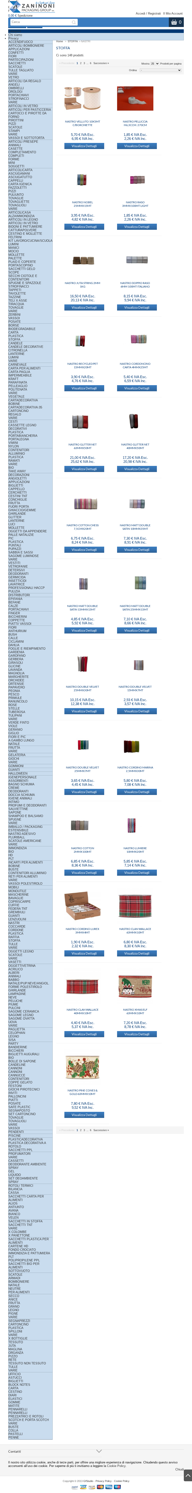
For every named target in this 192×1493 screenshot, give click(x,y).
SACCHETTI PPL (20, 1150)
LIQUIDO (14, 1175)
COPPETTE (16, 620)
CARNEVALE (17, 364)
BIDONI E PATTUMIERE (25, 226)
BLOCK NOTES (19, 1384)
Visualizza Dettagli (84, 146)
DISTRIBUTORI (19, 595)
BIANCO (14, 1214)
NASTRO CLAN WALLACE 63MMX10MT (135, 930)
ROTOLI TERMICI (20, 1185)
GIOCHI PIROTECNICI (24, 1089)
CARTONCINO (18, 411)
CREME (13, 788)
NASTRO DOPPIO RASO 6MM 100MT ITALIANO (135, 284)
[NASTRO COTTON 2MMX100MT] (82, 825)
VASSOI (14, 318)
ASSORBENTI (18, 781)
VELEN (13, 1217)
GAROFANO (17, 655)
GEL (11, 1171)
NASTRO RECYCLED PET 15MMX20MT (82, 365)
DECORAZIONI (19, 475)
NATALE (14, 744)
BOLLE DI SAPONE (22, 1061)
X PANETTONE (19, 1235)
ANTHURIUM (17, 631)
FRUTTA (14, 503)
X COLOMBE (17, 1232)
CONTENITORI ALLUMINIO (27, 873)
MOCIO (13, 251)
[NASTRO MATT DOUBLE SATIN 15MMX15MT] (82, 583)
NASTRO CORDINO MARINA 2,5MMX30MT (135, 769)
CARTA (13, 332)
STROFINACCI (18, 98)
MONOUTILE (17, 891)
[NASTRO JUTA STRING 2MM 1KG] (82, 260)
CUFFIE (13, 905)
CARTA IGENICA (20, 184)
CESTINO (15, 1391)
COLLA (13, 1430)
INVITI (12, 1093)
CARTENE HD (18, 1246)
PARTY (13, 1043)
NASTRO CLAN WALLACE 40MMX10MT (83, 1011)
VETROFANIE (18, 566)
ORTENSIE (16, 684)
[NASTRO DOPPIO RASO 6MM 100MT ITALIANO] (135, 260)
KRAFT (13, 379)
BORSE (13, 325)
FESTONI (15, 1086)
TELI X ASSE (17, 300)
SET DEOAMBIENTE (23, 1178)
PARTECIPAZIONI (21, 59)
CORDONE (16, 930)
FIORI (12, 56)
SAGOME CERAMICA (23, 1011)
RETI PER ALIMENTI (23, 876)
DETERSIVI (16, 570)
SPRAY (13, 1182)
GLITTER (14, 517)
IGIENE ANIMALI (20, 798)
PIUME (13, 1004)
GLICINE (14, 666)
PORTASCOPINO (20, 265)
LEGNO (13, 1036)
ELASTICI (15, 1399)
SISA (12, 1040)
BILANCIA (15, 1189)
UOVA (12, 1022)
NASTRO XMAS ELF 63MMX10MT (135, 1011)
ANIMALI (14, 145)
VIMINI (13, 443)
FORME (13, 159)
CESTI (13, 421)
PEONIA (14, 691)
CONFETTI (16, 52)
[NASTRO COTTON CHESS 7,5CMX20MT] (82, 502)
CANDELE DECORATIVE (25, 347)
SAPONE (14, 812)
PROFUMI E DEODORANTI (27, 805)
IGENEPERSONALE (22, 777)
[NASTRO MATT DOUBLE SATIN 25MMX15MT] (135, 583)
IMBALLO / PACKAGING (25, 827)
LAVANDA (15, 670)
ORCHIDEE (16, 680)
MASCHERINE (18, 894)
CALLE (13, 638)
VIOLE (13, 726)
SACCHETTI (17, 63)
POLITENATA (17, 389)
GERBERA (15, 659)
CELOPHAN (16, 1033)
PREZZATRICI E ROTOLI (26, 1416)
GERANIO (15, 729)
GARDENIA (16, 652)
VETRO (13, 77)
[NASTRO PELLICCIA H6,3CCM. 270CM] (135, 98)
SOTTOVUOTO (19, 1271)
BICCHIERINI (17, 616)
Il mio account (173, 13)
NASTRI (14, 923)
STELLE (14, 708)
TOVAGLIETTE (19, 201)
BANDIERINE (17, 1047)
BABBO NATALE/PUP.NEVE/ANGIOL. (28, 981)
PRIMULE (15, 698)
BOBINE (14, 404)
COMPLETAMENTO (22, 152)
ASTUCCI (15, 1377)
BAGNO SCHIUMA (21, 784)
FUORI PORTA (18, 506)
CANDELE (15, 343)
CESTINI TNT (17, 496)
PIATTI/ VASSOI (19, 624)
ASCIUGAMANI (19, 173)
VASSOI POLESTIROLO (25, 883)
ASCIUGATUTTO (20, 177)
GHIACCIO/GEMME (22, 510)
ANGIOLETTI (17, 478)
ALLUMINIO (16, 453)
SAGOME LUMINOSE (23, 556)
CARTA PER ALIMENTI (24, 368)
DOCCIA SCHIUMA (21, 795)
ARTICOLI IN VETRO (23, 106)
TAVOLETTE (17, 293)
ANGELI (14, 84)
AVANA (13, 1210)
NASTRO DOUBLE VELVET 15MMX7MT (135, 688)
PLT (11, 858)
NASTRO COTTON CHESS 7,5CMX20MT (83, 526)
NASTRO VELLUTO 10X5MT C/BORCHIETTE (82, 123)
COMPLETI (16, 155)
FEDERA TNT (17, 908)
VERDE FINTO (18, 722)
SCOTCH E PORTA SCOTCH (28, 1420)
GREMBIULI (16, 912)
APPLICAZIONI (19, 49)
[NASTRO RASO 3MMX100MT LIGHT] (135, 179)
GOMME (14, 1402)
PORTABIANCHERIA (22, 436)
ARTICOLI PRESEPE (23, 141)
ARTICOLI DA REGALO (24, 81)
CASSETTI (16, 1161)
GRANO (13, 1306)
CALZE (13, 606)
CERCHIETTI (17, 492)
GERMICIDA (17, 577)
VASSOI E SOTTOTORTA (26, 138)
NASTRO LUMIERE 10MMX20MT (135, 849)
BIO (11, 467)
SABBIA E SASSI (20, 552)
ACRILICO (15, 969)
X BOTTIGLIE (18, 1338)
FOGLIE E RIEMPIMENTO (26, 648)
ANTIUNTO (16, 1207)
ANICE (13, 1299)
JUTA (12, 1345)
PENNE (13, 1437)
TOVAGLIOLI (17, 205)
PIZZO (13, 1356)
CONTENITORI (18, 450)
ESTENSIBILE (18, 830)
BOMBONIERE (18, 1281)
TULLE (13, 944)
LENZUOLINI (17, 919)
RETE (12, 1360)
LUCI (11, 524)
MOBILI (13, 887)
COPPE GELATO (20, 1082)
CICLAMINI (16, 641)
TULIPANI (15, 715)
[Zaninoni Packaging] (32, 8)
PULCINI (14, 1008)
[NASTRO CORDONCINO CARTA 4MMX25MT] (135, 341)
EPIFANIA (15, 599)
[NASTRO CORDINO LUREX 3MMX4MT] (82, 906)
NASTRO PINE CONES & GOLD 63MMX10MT (83, 1092)
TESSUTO (15, 1342)
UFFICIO (14, 1374)
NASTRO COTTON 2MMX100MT (82, 849)
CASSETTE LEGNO (22, 425)
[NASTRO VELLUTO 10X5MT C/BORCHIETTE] (82, 98)
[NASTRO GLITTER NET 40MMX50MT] (135, 421)
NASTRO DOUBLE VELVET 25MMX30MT (82, 688)
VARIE (13, 74)
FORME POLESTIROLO (25, 987)
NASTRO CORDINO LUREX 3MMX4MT (82, 930)
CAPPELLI (15, 180)
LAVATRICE (16, 584)
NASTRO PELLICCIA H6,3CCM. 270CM (135, 123)
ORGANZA (15, 1353)
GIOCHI (13, 758)
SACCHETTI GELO (21, 269)
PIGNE (13, 1313)
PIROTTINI (16, 120)
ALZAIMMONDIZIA (21, 216)
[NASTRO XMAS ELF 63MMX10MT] (135, 987)
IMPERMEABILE (20, 375)
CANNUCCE (16, 1075)
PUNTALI (14, 545)
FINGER (14, 613)
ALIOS (13, 1203)
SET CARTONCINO (22, 1114)
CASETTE (15, 148)
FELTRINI (15, 237)
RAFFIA (13, 937)
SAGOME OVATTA (21, 1018)
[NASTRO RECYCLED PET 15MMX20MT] (82, 341)
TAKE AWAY (17, 471)
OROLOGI (15, 91)
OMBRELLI (16, 88)
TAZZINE (14, 297)
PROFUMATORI (19, 1153)
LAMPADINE (17, 994)
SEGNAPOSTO (19, 1110)
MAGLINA (15, 1349)
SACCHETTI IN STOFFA (25, 1221)
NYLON (13, 446)
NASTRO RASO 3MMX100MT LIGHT (135, 203)
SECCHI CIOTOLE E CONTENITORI (22, 277)
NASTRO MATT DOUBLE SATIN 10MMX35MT (135, 526)
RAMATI (14, 460)
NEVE (12, 997)
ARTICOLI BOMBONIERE (26, 45)
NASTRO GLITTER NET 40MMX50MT (135, 446)
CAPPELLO (16, 489)
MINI (11, 163)
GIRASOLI (15, 662)
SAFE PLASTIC (19, 1107)
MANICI (13, 247)
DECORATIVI (17, 428)
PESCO (13, 694)
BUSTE (13, 869)
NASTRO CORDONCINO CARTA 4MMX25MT (135, 365)
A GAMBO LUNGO (21, 740)
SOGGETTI (16, 166)
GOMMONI (16, 766)
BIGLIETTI (15, 485)
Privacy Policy (104, 1481)
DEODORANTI (18, 574)
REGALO (14, 414)
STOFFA (14, 339)
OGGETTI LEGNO (21, 951)
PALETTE (15, 258)
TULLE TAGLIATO (20, 70)
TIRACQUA (16, 304)
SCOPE (13, 272)
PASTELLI (15, 1434)
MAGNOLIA (16, 673)
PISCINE (14, 1135)
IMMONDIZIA (17, 848)
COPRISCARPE (19, 901)
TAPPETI (14, 290)
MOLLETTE (16, 255)
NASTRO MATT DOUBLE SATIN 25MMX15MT (135, 607)
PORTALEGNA (18, 439)
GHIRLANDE (17, 513)
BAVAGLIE (15, 898)
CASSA (13, 1192)
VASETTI (14, 962)
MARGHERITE (18, 677)
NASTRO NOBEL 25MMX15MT (82, 203)
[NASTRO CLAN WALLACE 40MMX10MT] (82, 987)
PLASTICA (15, 336)
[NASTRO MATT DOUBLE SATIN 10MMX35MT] (135, 502)
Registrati (154, 13)
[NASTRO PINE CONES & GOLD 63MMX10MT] (82, 1067)
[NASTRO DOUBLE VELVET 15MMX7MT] (135, 664)
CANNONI (15, 1068)
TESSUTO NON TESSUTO (27, 1363)
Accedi (140, 13)
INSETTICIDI (17, 581)
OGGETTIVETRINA (22, 965)
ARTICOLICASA (19, 212)
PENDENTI (16, 1132)
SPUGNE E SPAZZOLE (24, 283)
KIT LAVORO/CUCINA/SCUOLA (30, 240)
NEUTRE (14, 1288)
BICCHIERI (16, 1050)
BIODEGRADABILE (22, 329)
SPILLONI (15, 1331)
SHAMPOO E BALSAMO (25, 816)
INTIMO (13, 802)
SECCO (13, 1296)
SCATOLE (15, 67)
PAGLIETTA (16, 1029)
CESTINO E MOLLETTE (25, 233)
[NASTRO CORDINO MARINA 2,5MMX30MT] (135, 744)
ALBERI (13, 973)
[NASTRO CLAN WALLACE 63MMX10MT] (135, 906)
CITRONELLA (17, 350)
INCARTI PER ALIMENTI (25, 862)
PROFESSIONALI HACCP (26, 588)
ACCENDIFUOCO (20, 42)
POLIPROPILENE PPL (24, 1260)
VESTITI (14, 563)
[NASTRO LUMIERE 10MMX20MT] (135, 825)
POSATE (14, 321)
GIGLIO (13, 733)
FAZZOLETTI (17, 187)
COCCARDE (17, 926)
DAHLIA (13, 645)
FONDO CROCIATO (22, 1249)
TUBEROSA (16, 712)
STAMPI (14, 131)
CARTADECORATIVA (23, 400)
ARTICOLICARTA (20, 170)
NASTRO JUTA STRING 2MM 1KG (82, 284)
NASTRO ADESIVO (22, 834)
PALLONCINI (17, 1096)
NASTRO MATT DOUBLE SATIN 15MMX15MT (82, 607)
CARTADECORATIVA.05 (25, 407)
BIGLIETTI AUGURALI (23, 1054)
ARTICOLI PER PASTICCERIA (29, 109)
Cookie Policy (116, 1466)
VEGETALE (16, 396)
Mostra (145, 63)
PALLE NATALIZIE (21, 535)
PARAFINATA (17, 382)
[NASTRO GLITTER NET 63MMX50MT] (82, 421)
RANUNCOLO (17, 701)
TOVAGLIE (16, 198)
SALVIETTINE (18, 809)
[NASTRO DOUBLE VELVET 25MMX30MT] (82, 664)
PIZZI (12, 124)
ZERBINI (14, 314)
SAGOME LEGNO (20, 1015)
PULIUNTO (16, 194)
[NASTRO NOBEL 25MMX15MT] (82, 179)
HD (10, 855)
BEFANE (14, 602)
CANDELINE (17, 1065)
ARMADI (14, 1278)
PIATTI (13, 1100)
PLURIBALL (16, 837)
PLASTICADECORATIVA (25, 1139)
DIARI (12, 1395)
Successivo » (101, 63)
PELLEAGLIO (17, 386)
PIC (11, 538)
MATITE (14, 1406)
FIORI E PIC (17, 737)
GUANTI (14, 769)
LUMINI (13, 244)
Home (59, 41)
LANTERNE (16, 354)
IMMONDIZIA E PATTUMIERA (29, 1253)
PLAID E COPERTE (22, 262)
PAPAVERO (16, 687)
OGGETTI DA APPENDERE (27, 531)
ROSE (12, 705)
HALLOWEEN (17, 773)
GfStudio (88, 1481)
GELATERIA (17, 755)
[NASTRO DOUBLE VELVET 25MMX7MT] (82, 744)
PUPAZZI (14, 549)
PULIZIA (14, 591)
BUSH (12, 634)
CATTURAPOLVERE (22, 230)
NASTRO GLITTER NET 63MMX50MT (83, 446)
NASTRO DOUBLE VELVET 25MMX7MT (82, 769)
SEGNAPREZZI (19, 1321)
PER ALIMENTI (19, 1292)
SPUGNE (14, 819)
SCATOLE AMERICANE (24, 841)
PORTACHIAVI (18, 95)
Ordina (133, 70)
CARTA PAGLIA (19, 372)
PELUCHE (15, 1001)
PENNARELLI (17, 1409)
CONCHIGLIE (17, 499)
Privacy (13, 38)
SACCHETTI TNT (20, 1225)
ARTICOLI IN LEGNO (23, 219)
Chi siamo (15, 35)
